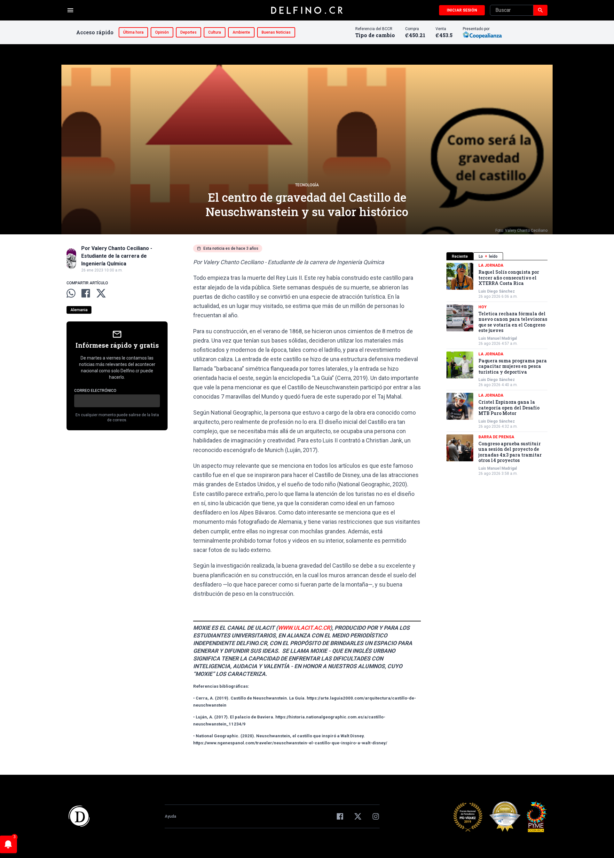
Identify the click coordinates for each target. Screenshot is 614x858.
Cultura (214, 32)
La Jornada (490, 265)
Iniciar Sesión (462, 10)
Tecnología (307, 185)
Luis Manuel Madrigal (497, 338)
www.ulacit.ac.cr (304, 628)
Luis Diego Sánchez (496, 291)
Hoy (482, 307)
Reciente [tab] (460, 256)
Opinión (162, 32)
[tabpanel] (496, 369)
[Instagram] (376, 816)
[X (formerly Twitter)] (358, 816)
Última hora (133, 32)
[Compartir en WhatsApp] (71, 293)
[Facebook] (340, 816)
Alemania (79, 310)
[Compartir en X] (101, 293)
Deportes (188, 32)
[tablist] (496, 256)
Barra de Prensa (496, 437)
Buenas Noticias (276, 32)
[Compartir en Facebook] (86, 293)
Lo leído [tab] (488, 256)
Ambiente (241, 32)
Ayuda (170, 816)
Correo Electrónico (95, 390)
